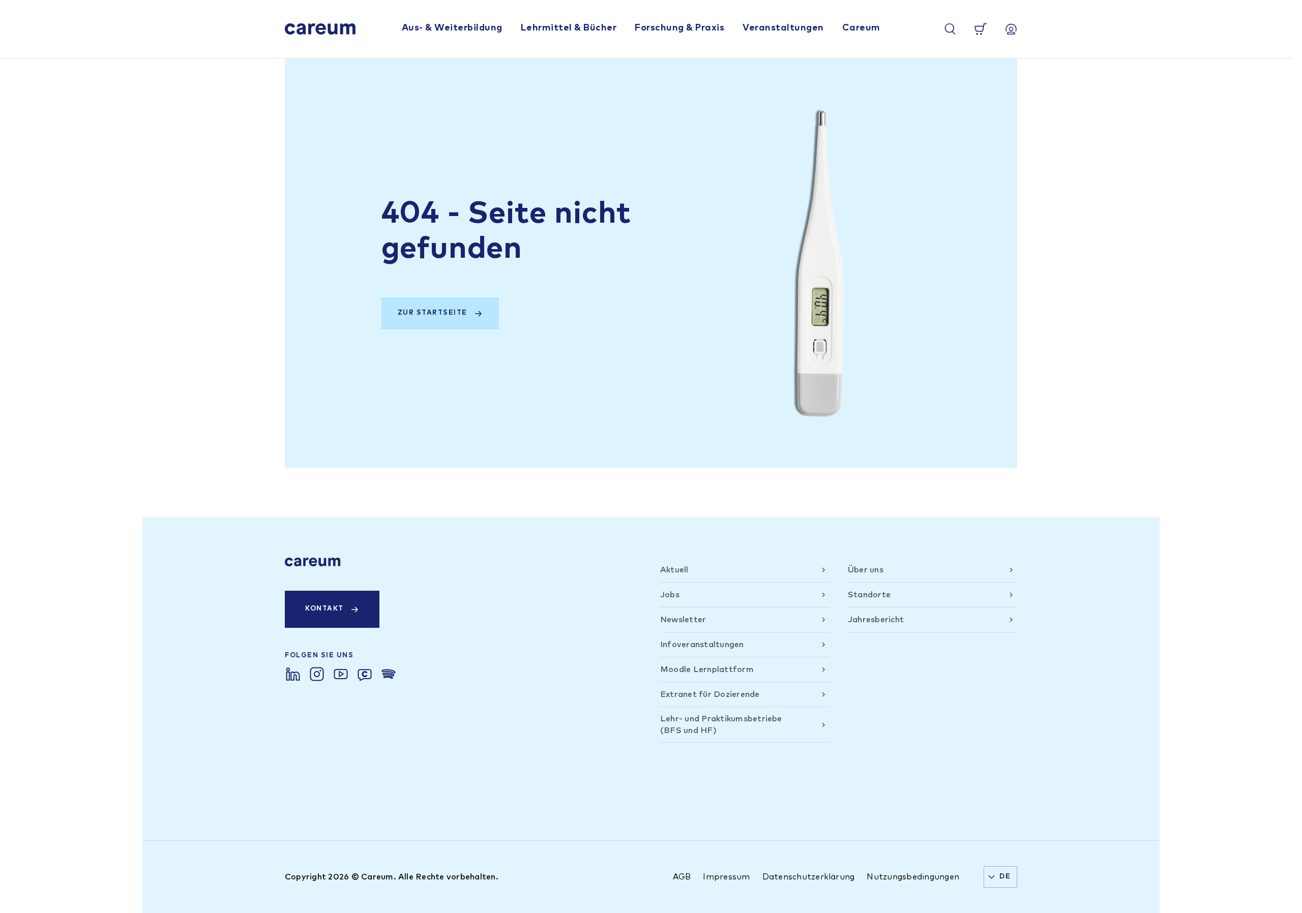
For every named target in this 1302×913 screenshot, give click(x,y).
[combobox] (1000, 877)
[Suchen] (950, 29)
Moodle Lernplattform (707, 669)
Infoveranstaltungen (702, 645)
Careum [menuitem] (861, 28)
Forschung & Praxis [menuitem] (679, 28)
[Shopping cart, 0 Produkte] (980, 29)
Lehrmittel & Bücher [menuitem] (569, 28)
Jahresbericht (876, 620)
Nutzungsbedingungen (913, 877)
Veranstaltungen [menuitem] (783, 28)
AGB (682, 877)
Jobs (669, 595)
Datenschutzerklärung (808, 877)
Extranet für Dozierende (710, 694)
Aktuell (674, 570)
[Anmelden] (1011, 29)
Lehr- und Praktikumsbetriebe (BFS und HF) (721, 724)
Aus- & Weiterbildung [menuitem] (452, 28)
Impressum (726, 877)
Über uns (865, 570)
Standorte (869, 595)
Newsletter (683, 620)
